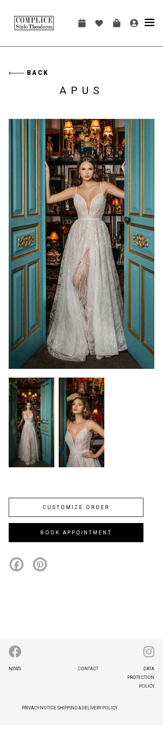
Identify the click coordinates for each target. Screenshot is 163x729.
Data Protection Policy (140, 677)
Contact (88, 668)
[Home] (34, 23)
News (15, 668)
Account (134, 23)
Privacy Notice (39, 707)
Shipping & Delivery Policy (87, 707)
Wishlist (99, 23)
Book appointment (81, 23)
